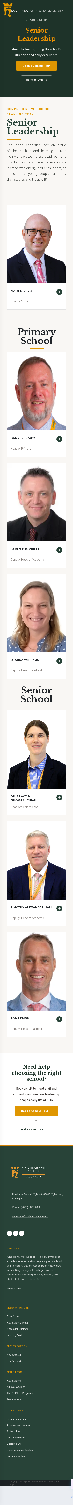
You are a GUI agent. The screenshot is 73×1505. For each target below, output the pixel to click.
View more (14, 1288)
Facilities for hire (16, 1456)
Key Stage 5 (14, 1380)
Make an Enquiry (36, 80)
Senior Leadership (17, 1419)
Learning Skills (15, 1335)
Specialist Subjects (18, 1328)
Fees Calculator (16, 1437)
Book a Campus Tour (36, 66)
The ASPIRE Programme (21, 1393)
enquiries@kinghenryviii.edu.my (30, 1216)
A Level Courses (16, 1386)
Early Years (13, 1316)
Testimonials (14, 1399)
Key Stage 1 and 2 (17, 1322)
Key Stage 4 (14, 1361)
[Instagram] (15, 1233)
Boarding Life (14, 1443)
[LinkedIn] (21, 1233)
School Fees (14, 1431)
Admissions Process (18, 1425)
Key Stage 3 (14, 1354)
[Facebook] (9, 1233)
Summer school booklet (20, 1450)
